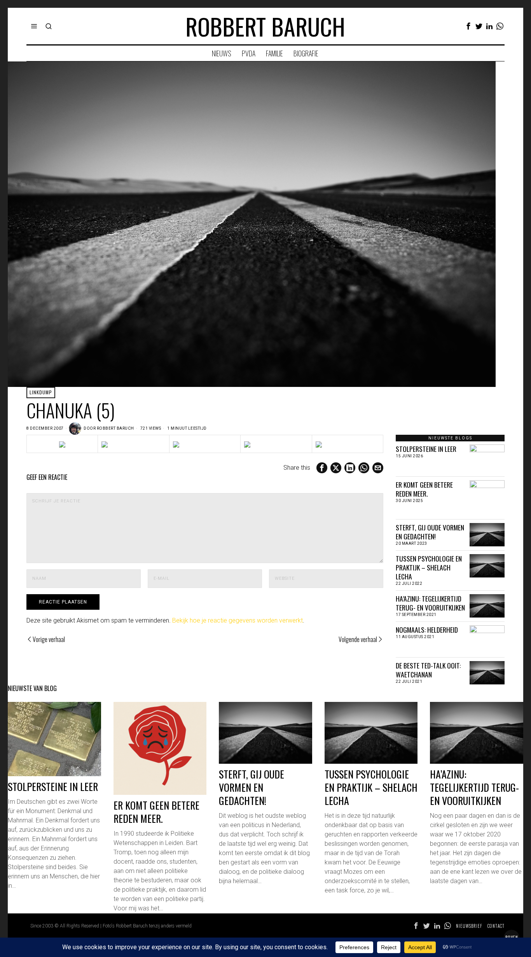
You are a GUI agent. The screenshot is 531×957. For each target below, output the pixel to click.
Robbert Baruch (115, 428)
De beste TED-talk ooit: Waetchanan (428, 670)
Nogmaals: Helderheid (427, 629)
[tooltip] (468, 26)
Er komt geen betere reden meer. (424, 489)
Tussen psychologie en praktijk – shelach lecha (429, 567)
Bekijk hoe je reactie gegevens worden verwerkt (237, 620)
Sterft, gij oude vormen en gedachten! (430, 532)
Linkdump (41, 392)
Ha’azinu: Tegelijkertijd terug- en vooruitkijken (430, 603)
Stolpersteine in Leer (426, 448)
